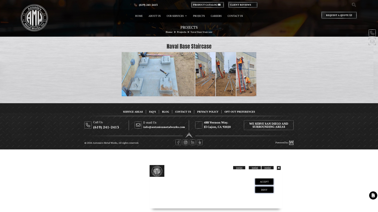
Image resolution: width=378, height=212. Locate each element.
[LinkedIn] (192, 142)
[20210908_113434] (158, 74)
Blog (165, 111)
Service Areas (133, 111)
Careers (216, 16)
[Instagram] (185, 142)
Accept (264, 181)
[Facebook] (178, 142)
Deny (264, 189)
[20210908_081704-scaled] (226, 74)
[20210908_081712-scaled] (205, 74)
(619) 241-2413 (148, 4)
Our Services (175, 16)
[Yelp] (199, 142)
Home (139, 16)
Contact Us (235, 16)
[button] (279, 168)
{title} (239, 167)
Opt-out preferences (239, 111)
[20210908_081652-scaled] (246, 74)
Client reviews (240, 4)
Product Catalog (205, 4)
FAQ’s (152, 111)
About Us (155, 16)
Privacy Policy (207, 111)
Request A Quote (337, 15)
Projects (199, 16)
